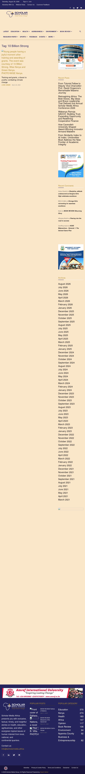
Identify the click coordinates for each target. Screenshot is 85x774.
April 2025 (63, 338)
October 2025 (65, 318)
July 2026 (63, 287)
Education (15, 31)
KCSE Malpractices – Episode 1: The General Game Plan (68, 228)
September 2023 (66, 403)
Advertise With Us (8, 5)
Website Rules (20, 5)
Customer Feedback (43, 5)
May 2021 (63, 492)
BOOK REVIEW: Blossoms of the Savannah (45, 720)
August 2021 (64, 482)
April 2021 (63, 496)
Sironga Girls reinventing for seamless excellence (68, 203)
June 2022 (63, 451)
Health (25, 31)
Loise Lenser (6, 85)
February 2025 (65, 345)
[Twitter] (77, 7)
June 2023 (63, 414)
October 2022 (65, 441)
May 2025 (63, 335)
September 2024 (66, 362)
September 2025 (66, 321)
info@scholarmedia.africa (13, 748)
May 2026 (63, 294)
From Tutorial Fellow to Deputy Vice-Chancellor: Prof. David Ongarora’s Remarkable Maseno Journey (70, 88)
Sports (23, 37)
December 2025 (66, 311)
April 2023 (63, 420)
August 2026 (64, 283)
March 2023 (64, 424)
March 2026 (64, 300)
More (50, 37)
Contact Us (31, 5)
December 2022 (66, 434)
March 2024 (64, 383)
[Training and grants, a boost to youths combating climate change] (14, 62)
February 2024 (65, 386)
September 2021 (66, 479)
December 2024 (66, 352)
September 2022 (66, 444)
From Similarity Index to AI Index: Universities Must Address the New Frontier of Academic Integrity (69, 139)
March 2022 (64, 458)
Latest (6, 31)
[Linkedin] (73, 7)
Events (42, 37)
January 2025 (65, 348)
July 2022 (63, 448)
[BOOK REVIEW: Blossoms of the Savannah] (34, 720)
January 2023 (65, 431)
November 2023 (66, 396)
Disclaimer (66, 767)
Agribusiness (37, 31)
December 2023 (66, 393)
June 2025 (63, 331)
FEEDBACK (33, 37)
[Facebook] (70, 7)
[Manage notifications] (6, 768)
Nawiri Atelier (44, 772)
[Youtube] (81, 7)
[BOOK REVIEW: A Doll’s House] (34, 730)
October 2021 (65, 475)
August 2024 (64, 366)
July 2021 (63, 485)
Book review (65, 31)
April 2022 (63, 455)
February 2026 (65, 304)
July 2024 (63, 369)
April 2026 (63, 297)
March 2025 (64, 342)
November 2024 (66, 355)
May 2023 (63, 417)
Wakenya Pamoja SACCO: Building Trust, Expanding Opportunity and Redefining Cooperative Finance (69, 116)
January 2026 (65, 307)
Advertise (26, 767)
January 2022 (65, 465)
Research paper (9, 37)
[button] (80, 31)
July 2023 (63, 410)
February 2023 (65, 427)
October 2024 (65, 359)
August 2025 (64, 324)
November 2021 (66, 472)
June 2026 (63, 290)
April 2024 (63, 379)
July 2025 (63, 328)
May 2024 (63, 376)
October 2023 (65, 400)
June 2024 (63, 372)
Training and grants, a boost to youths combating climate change (14, 80)
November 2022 (66, 437)
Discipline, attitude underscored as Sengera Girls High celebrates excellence (70, 193)
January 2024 (65, 390)
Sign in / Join (27, 1)
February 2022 (65, 461)
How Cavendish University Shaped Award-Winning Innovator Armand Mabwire (70, 128)
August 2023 (64, 407)
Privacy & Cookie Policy (38, 767)
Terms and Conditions (54, 767)
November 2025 (66, 314)
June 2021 (63, 489)
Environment (51, 31)
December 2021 (66, 468)
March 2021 (64, 499)
